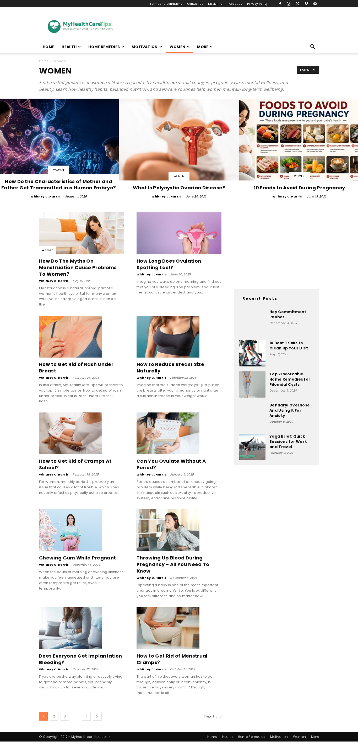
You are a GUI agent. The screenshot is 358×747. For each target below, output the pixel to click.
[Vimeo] (306, 3)
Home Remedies (104, 46)
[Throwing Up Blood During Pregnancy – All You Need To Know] (179, 530)
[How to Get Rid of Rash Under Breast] (81, 337)
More (202, 46)
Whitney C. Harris (45, 196)
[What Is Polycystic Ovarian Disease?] (179, 149)
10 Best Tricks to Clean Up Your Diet (288, 345)
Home (48, 46)
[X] (297, 3)
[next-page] (97, 716)
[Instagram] (289, 3)
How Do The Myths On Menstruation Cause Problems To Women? (78, 267)
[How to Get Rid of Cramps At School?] (81, 433)
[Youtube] (315, 3)
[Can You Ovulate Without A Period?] (179, 433)
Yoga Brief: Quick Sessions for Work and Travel (288, 441)
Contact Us (195, 3)
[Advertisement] (223, 26)
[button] (312, 47)
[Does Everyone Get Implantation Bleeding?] (81, 628)
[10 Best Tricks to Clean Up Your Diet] (252, 353)
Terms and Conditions (166, 3)
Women (178, 46)
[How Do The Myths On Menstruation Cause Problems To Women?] (81, 233)
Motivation (145, 46)
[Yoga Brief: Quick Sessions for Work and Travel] (252, 447)
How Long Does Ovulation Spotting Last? (169, 264)
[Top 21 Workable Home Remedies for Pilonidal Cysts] (252, 384)
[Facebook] (280, 3)
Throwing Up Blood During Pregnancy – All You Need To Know (173, 564)
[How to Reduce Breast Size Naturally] (179, 337)
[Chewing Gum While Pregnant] (81, 530)
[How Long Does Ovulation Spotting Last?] (179, 233)
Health (69, 46)
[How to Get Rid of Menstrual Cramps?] (179, 628)
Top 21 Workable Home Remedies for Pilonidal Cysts (289, 379)
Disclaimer (216, 3)
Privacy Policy (257, 3)
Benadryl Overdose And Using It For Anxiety (289, 410)
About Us (235, 3)
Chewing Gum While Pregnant (77, 557)
